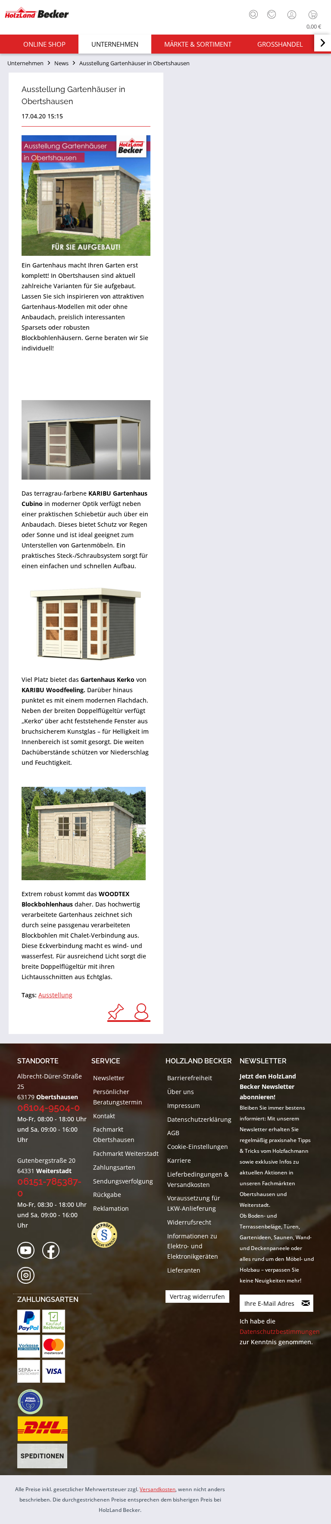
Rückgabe (107, 1194)
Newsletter (109, 1078)
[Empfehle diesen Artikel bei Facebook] (141, 1012)
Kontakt (104, 1116)
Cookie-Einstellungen (197, 1146)
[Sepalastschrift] (28, 1371)
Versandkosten (157, 1489)
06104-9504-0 (48, 1107)
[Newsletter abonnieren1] (306, 1303)
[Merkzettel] (271, 15)
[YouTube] (28, 1250)
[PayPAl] (28, 1321)
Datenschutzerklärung (199, 1119)
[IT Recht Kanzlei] (108, 1235)
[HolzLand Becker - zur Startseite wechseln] (36, 12)
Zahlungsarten (114, 1167)
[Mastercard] (53, 1346)
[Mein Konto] (292, 15)
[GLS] (30, 1401)
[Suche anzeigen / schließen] (253, 14)
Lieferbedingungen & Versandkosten (197, 1179)
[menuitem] (251, 13)
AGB (173, 1133)
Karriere (179, 1160)
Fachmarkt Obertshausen (113, 1134)
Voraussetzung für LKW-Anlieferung (193, 1203)
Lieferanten (183, 1270)
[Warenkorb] (315, 15)
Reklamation (111, 1208)
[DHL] (42, 1428)
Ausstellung (55, 995)
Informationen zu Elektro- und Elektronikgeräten (192, 1246)
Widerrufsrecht (189, 1222)
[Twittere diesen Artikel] (120, 1012)
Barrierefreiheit (189, 1078)
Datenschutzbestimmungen (280, 1331)
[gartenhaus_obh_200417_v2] (86, 195)
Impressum (183, 1105)
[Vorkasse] (28, 1346)
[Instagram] (28, 1275)
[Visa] (53, 1371)
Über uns (180, 1092)
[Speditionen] (42, 1456)
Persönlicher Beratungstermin (117, 1097)
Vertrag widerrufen (197, 1296)
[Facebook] (53, 1250)
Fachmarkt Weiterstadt (126, 1153)
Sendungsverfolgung (123, 1181)
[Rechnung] (53, 1321)
